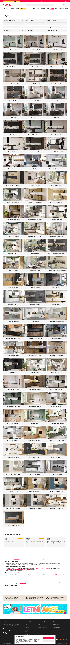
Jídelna (56, 8)
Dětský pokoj (42, 8)
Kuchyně (51, 8)
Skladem (12, 8)
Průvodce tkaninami (56, 627)
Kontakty (54, 1)
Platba (49, 1)
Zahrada (66, 8)
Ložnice (38, 8)
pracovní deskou (23, 583)
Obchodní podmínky (41, 628)
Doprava (43, 1)
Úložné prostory (61, 8)
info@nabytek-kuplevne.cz (11, 630)
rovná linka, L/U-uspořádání (38, 568)
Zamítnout (48, 640)
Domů (5, 11)
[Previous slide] (3, 542)
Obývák (34, 8)
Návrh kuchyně (6, 8)
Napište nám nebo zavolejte (35, 586)
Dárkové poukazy (56, 625)
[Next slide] (67, 542)
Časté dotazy (60, 1)
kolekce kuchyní (16, 559)
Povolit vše (48, 638)
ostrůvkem (46, 568)
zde (27, 641)
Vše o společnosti (56, 624)
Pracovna (47, 8)
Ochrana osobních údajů (7, 643)
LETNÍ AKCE (23, 8)
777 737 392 (7, 628)
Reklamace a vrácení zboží (42, 627)
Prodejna (17, 8)
